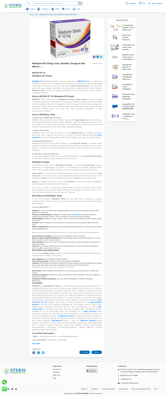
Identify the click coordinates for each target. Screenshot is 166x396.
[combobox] (29, 3)
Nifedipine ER (37, 81)
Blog (36, 14)
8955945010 (124, 375)
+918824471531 (125, 379)
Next (96, 352)
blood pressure (77, 214)
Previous (85, 352)
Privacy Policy (123, 389)
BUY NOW (36, 344)
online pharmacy (90, 311)
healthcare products (66, 316)
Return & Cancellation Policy (141, 389)
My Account (57, 369)
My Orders (56, 372)
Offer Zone (56, 375)
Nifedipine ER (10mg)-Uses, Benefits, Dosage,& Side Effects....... (59, 14)
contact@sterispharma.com (129, 383)
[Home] (12, 6)
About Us (84, 389)
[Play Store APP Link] (91, 371)
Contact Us (94, 389)
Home (31, 14)
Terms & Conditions (108, 389)
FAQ (155, 389)
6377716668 (133, 375)
